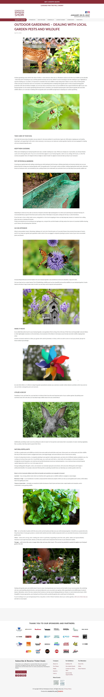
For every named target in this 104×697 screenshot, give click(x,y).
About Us (55, 663)
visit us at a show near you (81, 596)
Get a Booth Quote (70, 666)
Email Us (55, 671)
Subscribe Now (21, 672)
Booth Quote (20, 20)
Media (54, 668)
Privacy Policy (67, 688)
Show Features (41, 19)
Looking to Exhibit (60, 19)
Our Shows (56, 666)
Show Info (80, 663)
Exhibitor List (50, 19)
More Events (79, 19)
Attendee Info (32, 19)
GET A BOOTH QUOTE (52, 2)
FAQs (79, 666)
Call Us (55, 673)
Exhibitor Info (70, 19)
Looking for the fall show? (52, 5)
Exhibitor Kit (69, 663)
